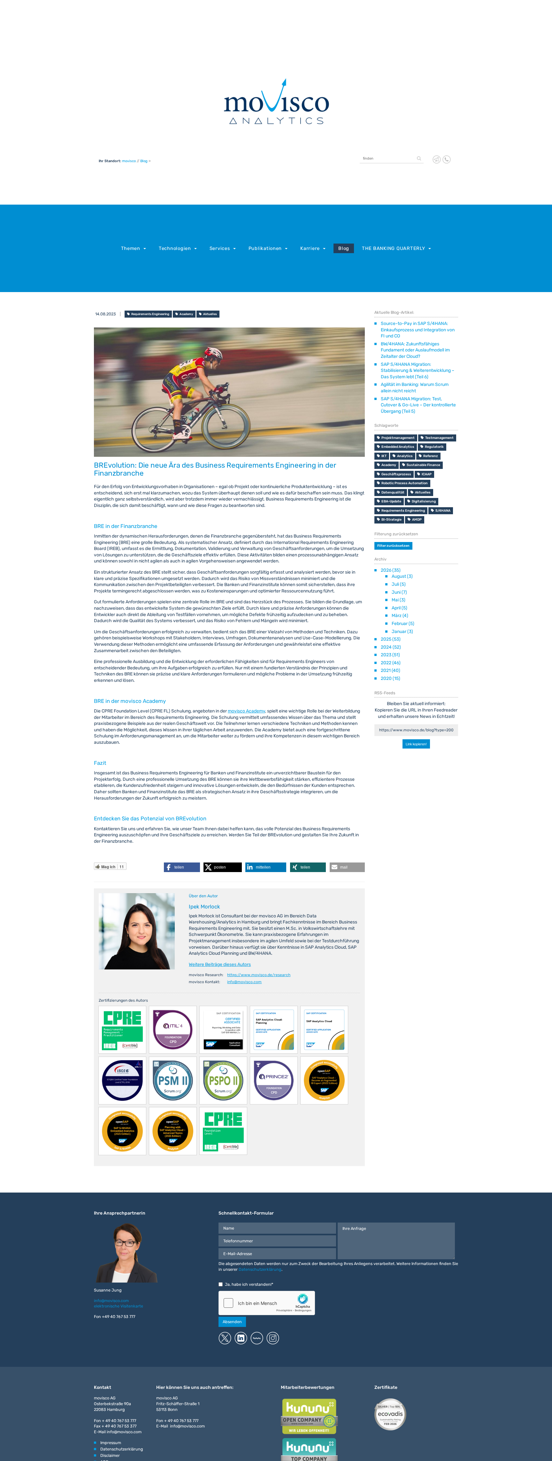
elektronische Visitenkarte (118, 1306)
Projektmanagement (398, 438)
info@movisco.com (244, 982)
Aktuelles (210, 314)
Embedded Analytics (397, 447)
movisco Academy (246, 711)
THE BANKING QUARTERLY (393, 248)
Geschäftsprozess (396, 474)
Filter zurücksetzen (393, 546)
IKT (384, 456)
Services (220, 248)
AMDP (417, 519)
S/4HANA (442, 510)
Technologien (175, 248)
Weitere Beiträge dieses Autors (220, 964)
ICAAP (427, 474)
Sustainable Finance (423, 465)
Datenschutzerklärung (260, 1269)
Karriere (310, 248)
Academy (186, 314)
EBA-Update (391, 501)
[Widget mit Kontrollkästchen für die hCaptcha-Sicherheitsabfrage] (266, 1303)
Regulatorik (434, 447)
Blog (144, 161)
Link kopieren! (416, 742)
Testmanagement (439, 438)
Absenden (232, 1321)
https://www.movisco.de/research (258, 975)
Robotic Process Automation (404, 483)
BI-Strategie (391, 519)
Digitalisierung (424, 501)
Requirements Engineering (150, 314)
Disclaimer (110, 1455)
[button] (182, 867)
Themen (130, 248)
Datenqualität (392, 492)
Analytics (405, 456)
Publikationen (265, 248)
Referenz (430, 456)
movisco (129, 161)
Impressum (110, 1442)
